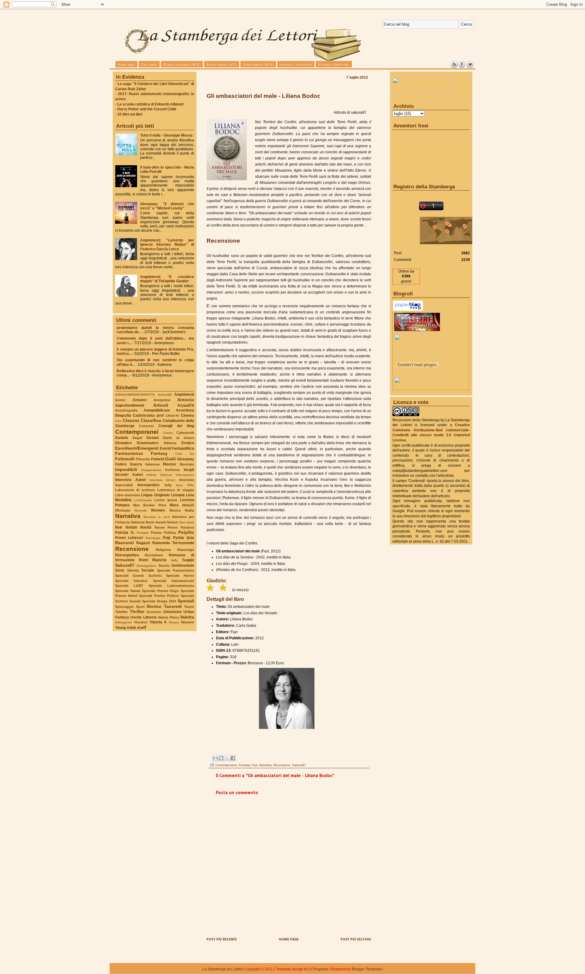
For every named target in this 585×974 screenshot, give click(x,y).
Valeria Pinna (168, 617)
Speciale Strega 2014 (159, 601)
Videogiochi (123, 622)
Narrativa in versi (157, 517)
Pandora (187, 527)
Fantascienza (129, 453)
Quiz (190, 538)
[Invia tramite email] (215, 758)
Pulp (166, 538)
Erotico (188, 443)
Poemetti (143, 532)
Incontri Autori (129, 475)
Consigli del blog (176, 426)
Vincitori (140, 622)
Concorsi (146, 426)
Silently (133, 570)
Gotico (120, 464)
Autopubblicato (157, 410)
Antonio (185, 399)
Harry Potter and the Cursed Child (146, 109)
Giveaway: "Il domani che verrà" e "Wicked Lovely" (167, 206)
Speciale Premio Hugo (160, 591)
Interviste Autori (130, 480)
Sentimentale (182, 565)
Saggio (188, 560)
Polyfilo (186, 532)
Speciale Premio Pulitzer (159, 596)
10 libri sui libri (129, 114)
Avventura (185, 410)
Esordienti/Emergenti (137, 448)
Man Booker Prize (149, 505)
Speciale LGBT (129, 585)
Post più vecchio (356, 939)
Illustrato (187, 464)
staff (141, 627)
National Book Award (148, 522)
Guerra (136, 464)
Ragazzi (143, 543)
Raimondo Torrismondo (173, 543)
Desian (153, 438)
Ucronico (154, 612)
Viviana (174, 622)
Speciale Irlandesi (131, 581)
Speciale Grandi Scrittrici (138, 575)
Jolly (168, 485)
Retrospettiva (127, 555)
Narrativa (127, 516)
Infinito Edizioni (159, 474)
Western (187, 622)
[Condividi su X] (227, 758)
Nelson (172, 522)
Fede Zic (185, 453)
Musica (175, 510)
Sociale (147, 570)
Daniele (121, 438)
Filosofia (143, 459)
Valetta (187, 617)
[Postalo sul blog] (221, 758)
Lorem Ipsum (166, 500)
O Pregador (318, 969)
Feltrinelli (125, 458)
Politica (170, 532)
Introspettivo (148, 485)
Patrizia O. (124, 532)
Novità (145, 527)
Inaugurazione (151, 470)
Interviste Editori (163, 480)
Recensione (132, 549)
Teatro (189, 606)
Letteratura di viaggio (175, 490)
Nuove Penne (166, 527)
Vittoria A (158, 622)
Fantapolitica (183, 448)
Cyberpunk (185, 432)
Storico (154, 606)
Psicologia (153, 538)
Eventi (165, 448)
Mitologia (122, 510)
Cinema (187, 415)
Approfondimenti (129, 405)
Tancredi (173, 606)
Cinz (118, 421)
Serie (119, 570)
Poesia (156, 532)
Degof (137, 438)
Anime (120, 400)
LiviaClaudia (143, 500)
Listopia (178, 495)
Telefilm (121, 612)
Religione (163, 549)
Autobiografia (126, 410)
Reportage (185, 549)
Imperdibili (126, 469)
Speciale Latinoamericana (171, 585)
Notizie (131, 527)
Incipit (189, 470)
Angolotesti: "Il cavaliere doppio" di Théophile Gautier (167, 279)
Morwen (158, 510)
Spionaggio (124, 606)
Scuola (163, 565)
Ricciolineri (154, 555)
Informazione (185, 474)
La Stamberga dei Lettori (222, 969)
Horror (169, 464)
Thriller (137, 611)
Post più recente (222, 939)
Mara (174, 505)
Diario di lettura (178, 438)
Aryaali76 (185, 405)
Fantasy (159, 453)
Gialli (170, 458)
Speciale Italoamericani (173, 581)
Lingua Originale (155, 495)
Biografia (123, 415)
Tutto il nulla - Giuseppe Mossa (166, 135)
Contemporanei (136, 432)
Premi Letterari (129, 538)
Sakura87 (124, 565)
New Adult (186, 522)
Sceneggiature (146, 565)
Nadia (189, 510)
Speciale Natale (127, 591)
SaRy (174, 560)
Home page (289, 939)
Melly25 (188, 505)
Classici (131, 420)
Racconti (124, 542)
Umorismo (172, 612)
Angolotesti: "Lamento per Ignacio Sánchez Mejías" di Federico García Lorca (167, 244)
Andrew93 (165, 394)
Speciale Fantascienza (175, 570)
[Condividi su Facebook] (233, 758)
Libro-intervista (127, 495)
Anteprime (162, 400)
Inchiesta (172, 470)
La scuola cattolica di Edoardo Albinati (150, 104)
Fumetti (157, 459)
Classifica (151, 420)
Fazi (254, 765)
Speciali (186, 600)
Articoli (160, 405)
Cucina (168, 432)
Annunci (140, 400)
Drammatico (147, 443)
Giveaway (185, 459)
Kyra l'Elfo (185, 485)
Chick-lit (172, 415)
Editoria (170, 443)
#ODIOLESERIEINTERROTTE (135, 394)
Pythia (178, 538)
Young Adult (125, 628)
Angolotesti (184, 394)
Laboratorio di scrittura (135, 490)
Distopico (123, 443)
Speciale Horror (180, 575)
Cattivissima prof (148, 415)
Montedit (141, 510)
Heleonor (152, 464)
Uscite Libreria (143, 617)
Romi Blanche (153, 560)
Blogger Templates (367, 969)
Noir (118, 527)
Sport (140, 606)
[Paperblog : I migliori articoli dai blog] (408, 309)
